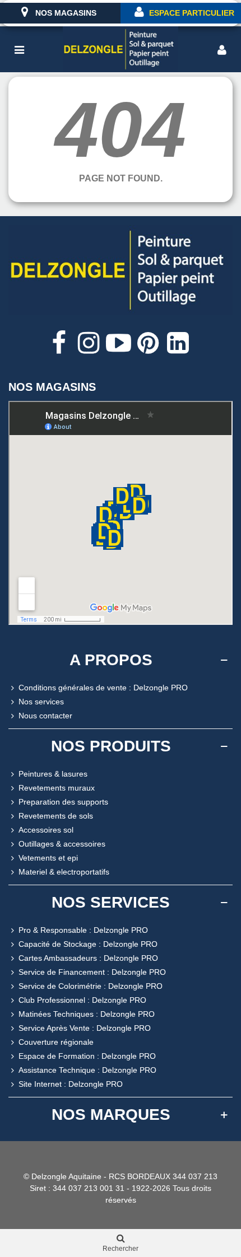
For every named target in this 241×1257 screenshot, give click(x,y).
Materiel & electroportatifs (63, 871)
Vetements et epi (48, 857)
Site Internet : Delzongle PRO (70, 1084)
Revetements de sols (55, 815)
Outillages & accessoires (61, 843)
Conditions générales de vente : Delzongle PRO (103, 687)
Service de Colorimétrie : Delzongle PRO (90, 986)
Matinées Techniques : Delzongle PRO (86, 1014)
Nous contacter (45, 715)
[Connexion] (222, 49)
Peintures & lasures (52, 773)
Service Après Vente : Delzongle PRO (84, 1028)
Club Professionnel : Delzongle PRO (82, 1000)
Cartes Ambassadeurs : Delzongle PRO (88, 958)
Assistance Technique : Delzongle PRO (87, 1070)
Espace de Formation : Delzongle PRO (87, 1056)
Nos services (41, 701)
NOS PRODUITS (111, 746)
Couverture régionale (56, 1042)
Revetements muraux (56, 787)
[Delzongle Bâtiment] (120, 49)
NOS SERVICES (111, 902)
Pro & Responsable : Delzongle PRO (83, 930)
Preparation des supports (63, 801)
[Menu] (19, 49)
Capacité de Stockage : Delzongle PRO (87, 944)
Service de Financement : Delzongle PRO (92, 972)
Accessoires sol (45, 829)
